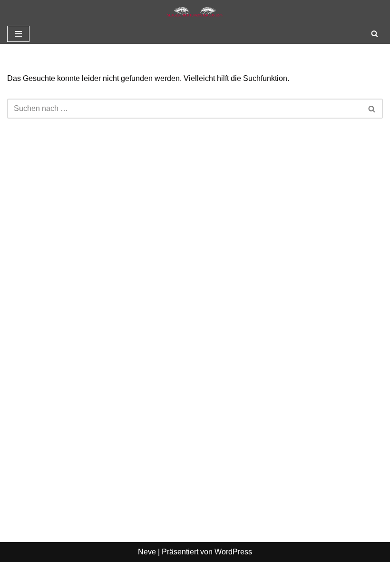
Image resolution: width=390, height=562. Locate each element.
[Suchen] (374, 33)
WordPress (233, 552)
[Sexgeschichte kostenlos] (195, 12)
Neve (147, 552)
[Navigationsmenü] (18, 34)
